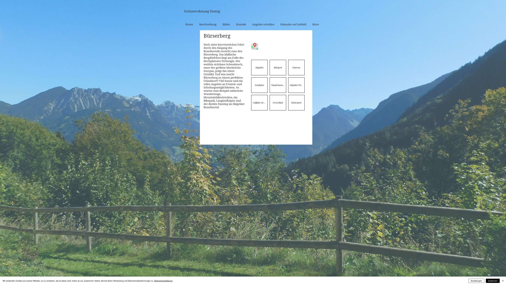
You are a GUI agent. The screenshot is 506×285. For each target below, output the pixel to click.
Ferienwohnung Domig (202, 11)
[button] (259, 67)
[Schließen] (502, 281)
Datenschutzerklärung (163, 280)
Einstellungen (476, 280)
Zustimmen (492, 280)
